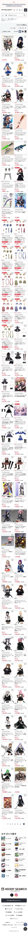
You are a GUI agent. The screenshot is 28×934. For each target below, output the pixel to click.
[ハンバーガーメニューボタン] (25, 10)
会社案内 (7, 922)
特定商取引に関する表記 (7, 924)
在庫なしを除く (7, 31)
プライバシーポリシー (20, 922)
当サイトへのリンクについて (20, 924)
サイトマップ (14, 927)
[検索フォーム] (22, 10)
